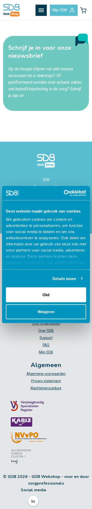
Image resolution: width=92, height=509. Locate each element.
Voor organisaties (46, 323)
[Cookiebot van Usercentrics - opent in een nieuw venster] (65, 193)
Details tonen (64, 278)
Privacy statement (46, 381)
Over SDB (46, 331)
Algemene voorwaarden (46, 374)
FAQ (46, 345)
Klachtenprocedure (46, 388)
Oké (46, 295)
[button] (83, 10)
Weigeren (46, 311)
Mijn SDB (59, 10)
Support (46, 338)
